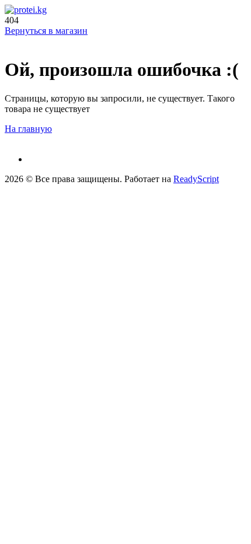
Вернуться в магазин (46, 31)
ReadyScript (196, 179)
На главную (28, 129)
